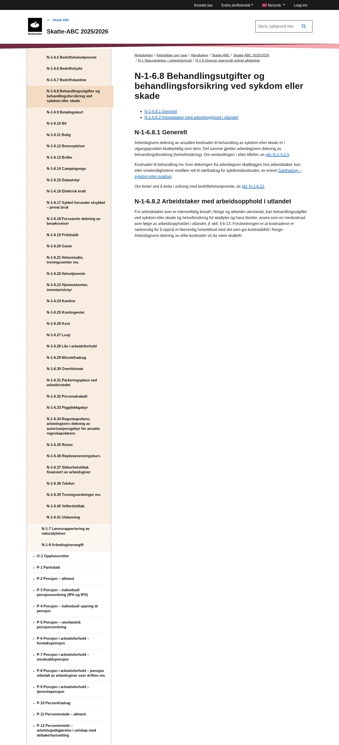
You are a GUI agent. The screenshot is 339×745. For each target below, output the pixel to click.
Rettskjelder (144, 55)
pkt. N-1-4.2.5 (277, 154)
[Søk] (304, 26)
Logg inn (300, 5)
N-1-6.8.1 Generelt (160, 111)
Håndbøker (199, 55)
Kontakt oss (203, 5)
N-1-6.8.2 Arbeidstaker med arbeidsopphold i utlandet (191, 117)
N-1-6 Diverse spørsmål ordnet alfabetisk (227, 60)
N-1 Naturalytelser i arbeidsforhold (165, 60)
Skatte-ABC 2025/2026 (251, 55)
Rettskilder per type (172, 55)
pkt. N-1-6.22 (253, 186)
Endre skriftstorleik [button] (235, 5)
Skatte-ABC (61, 20)
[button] (273, 5)
